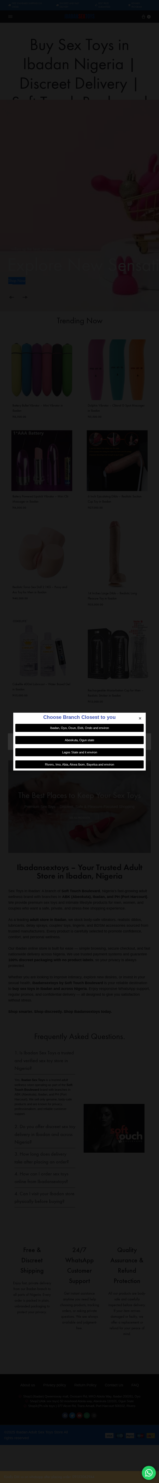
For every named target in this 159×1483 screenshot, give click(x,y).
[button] (140, 718)
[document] (79, 741)
